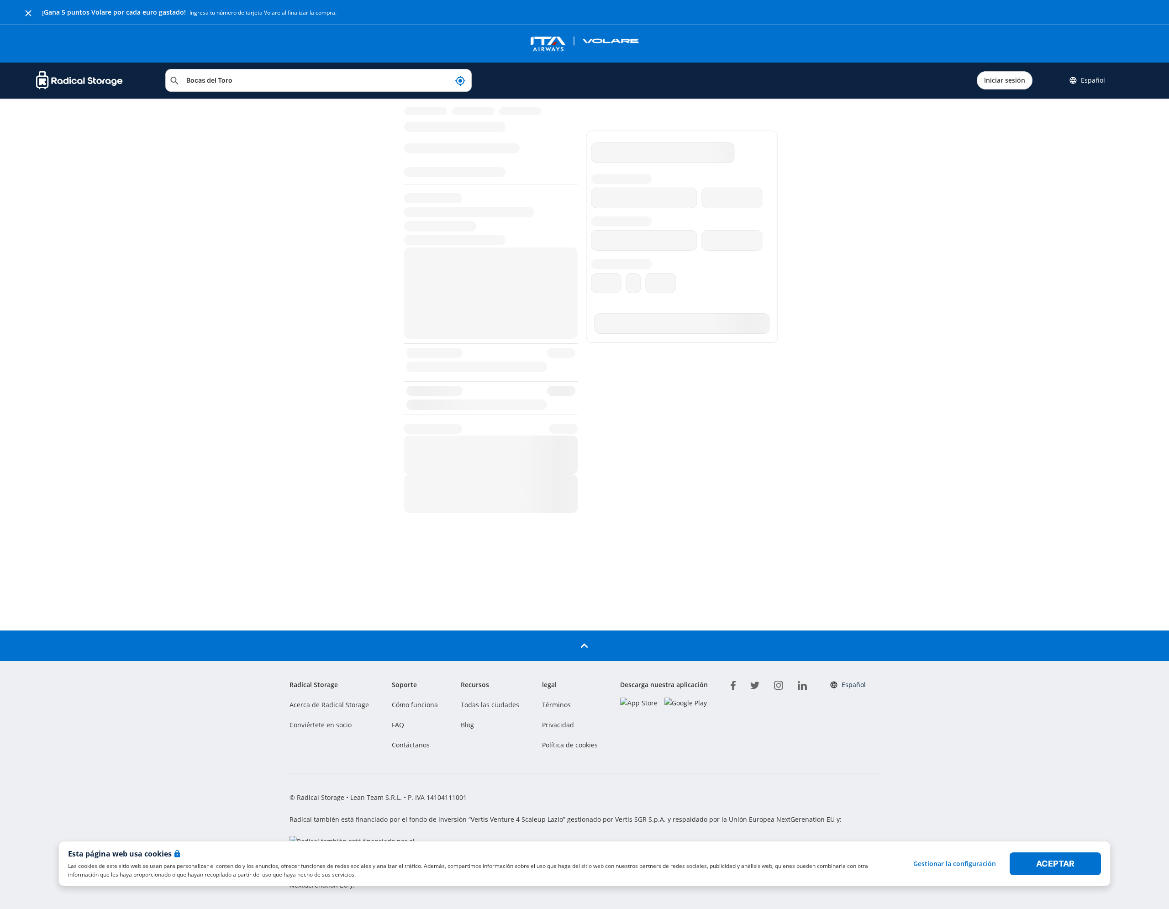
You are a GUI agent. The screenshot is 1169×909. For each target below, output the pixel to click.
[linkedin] (802, 683)
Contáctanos (411, 745)
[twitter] (754, 683)
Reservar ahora (1091, 672)
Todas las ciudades (490, 704)
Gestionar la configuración (954, 863)
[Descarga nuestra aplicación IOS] (639, 703)
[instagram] (778, 683)
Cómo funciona (415, 704)
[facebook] (733, 683)
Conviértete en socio (321, 724)
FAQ (398, 724)
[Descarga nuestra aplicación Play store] (685, 703)
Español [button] (1093, 80)
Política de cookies (570, 745)
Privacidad (558, 724)
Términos (556, 704)
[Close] (28, 12)
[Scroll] (584, 646)
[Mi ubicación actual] (460, 80)
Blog (467, 724)
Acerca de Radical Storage (329, 704)
